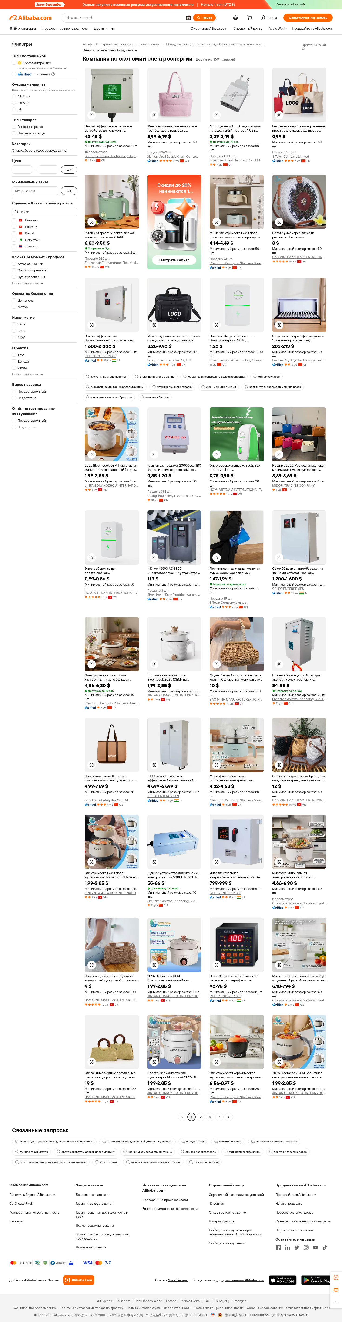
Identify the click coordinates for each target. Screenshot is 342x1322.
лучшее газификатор (34, 1151)
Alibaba (88, 44)
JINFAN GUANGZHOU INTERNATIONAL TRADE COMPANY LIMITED (112, 485)
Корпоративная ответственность (34, 1212)
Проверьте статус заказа (294, 1212)
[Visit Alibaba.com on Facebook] (278, 1247)
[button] (188, 17)
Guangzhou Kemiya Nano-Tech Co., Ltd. (174, 496)
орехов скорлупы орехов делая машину (87, 1151)
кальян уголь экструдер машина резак (275, 387)
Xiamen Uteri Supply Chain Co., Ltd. (172, 156)
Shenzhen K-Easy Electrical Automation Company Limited (174, 595)
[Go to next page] (229, 1117)
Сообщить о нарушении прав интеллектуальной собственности (235, 1232)
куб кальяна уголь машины (108, 376)
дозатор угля (108, 1162)
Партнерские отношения (294, 1230)
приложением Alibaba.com (243, 1280)
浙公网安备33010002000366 (247, 1315)
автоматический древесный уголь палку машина (140, 1141)
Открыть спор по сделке (227, 1212)
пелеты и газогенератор (290, 1151)
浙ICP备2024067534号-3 (290, 1315)
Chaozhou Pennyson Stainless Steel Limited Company (237, 263)
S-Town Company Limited (290, 156)
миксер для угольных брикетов (111, 397)
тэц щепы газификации (244, 1151)
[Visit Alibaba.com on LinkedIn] (287, 1247)
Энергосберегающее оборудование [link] (110, 50)
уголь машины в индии (221, 387)
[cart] (250, 18)
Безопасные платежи (92, 1195)
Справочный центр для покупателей (236, 1195)
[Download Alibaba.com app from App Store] (283, 1280)
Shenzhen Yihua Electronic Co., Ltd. (235, 160)
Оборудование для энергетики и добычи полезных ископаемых (214, 44)
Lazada (171, 1301)
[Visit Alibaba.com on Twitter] (297, 1247)
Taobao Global (190, 1301)
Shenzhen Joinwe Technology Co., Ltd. (112, 156)
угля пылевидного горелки (174, 387)
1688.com (123, 1301)
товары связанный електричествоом (155, 1162)
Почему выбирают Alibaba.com (32, 1195)
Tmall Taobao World (148, 1301)
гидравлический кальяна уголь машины (117, 387)
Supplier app (178, 1280)
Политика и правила (91, 1247)
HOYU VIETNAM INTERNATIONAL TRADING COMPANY (237, 490)
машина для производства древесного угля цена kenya (57, 1141)
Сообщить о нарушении (227, 1243)
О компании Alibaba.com (28, 1185)
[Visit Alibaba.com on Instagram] (306, 1247)
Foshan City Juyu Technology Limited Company (299, 360)
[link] (336, 1278)
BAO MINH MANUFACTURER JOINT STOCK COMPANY (299, 257)
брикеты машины (230, 1141)
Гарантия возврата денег (94, 1203)
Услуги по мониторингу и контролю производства (102, 1236)
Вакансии (16, 1221)
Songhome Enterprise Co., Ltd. (169, 360)
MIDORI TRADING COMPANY (293, 485)
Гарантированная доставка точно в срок (102, 1214)
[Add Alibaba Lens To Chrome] (78, 1280)
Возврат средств (222, 1221)
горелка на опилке (206, 1162)
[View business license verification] (213, 1315)
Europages (238, 1301)
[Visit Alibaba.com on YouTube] (315, 1247)
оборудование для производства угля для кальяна (53, 1162)
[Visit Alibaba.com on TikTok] (325, 1247)
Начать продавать (288, 1203)
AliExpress (104, 1301)
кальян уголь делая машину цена (150, 1151)
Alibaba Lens (34, 1280)
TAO (207, 1301)
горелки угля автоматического (276, 1141)
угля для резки (195, 1141)
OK (69, 170)
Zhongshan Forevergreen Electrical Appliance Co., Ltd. (112, 262)
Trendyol (220, 1301)
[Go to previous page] (182, 1117)
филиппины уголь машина (157, 376)
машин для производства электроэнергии (216, 376)
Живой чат (217, 1203)
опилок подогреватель (200, 1151)
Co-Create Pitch (21, 1203)
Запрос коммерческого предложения (170, 1208)
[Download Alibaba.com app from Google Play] (317, 1280)
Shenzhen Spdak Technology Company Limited (237, 360)
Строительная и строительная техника (129, 44)
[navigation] (44, 581)
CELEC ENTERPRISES (100, 356)
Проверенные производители (165, 1200)
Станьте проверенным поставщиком (303, 1221)
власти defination (157, 397)
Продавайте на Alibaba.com (295, 1195)
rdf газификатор (269, 376)
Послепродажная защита (95, 1225)
